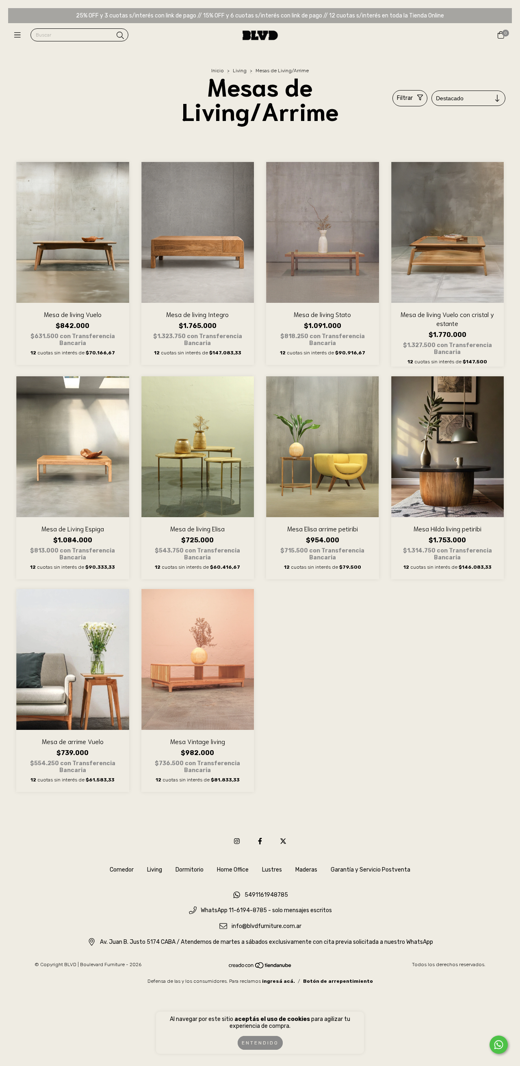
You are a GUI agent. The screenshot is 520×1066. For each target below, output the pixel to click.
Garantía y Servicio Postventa (370, 869)
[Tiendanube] (260, 967)
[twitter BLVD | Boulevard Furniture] (283, 841)
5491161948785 (266, 894)
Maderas (306, 869)
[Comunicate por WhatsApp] (499, 1045)
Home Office (233, 869)
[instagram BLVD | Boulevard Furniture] (237, 841)
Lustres (272, 869)
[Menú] (19, 35)
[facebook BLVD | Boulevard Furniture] (260, 841)
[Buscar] (120, 36)
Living (240, 70)
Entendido (260, 1043)
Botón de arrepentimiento (338, 981)
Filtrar (405, 98)
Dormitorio (190, 869)
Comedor (122, 869)
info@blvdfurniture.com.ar (266, 926)
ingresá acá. (278, 981)
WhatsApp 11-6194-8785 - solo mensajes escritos (266, 910)
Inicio (217, 70)
